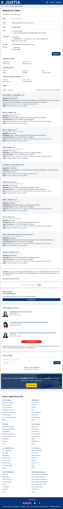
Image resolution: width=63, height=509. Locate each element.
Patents (4, 484)
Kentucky (25, 71)
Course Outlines (36, 434)
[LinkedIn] (24, 503)
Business (5, 424)
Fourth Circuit (6, 62)
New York (34, 463)
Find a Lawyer (8, 355)
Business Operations (8, 429)
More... (4, 420)
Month (27, 39)
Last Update (17, 49)
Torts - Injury (26, 80)
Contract (5, 80)
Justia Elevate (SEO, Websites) (40, 482)
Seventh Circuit (26, 62)
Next (39, 285)
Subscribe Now (31, 385)
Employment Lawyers (8, 410)
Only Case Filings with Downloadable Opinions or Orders (30, 33)
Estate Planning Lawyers (9, 412)
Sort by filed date (55, 90)
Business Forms (6, 479)
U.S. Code (5, 453)
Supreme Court (6, 458)
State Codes (35, 453)
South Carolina (46, 72)
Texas (33, 465)
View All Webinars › (31, 341)
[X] (37, 503)
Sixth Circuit (6, 63)
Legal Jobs (5, 474)
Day (20, 39)
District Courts (6, 463)
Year (34, 39)
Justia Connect (7, 506)
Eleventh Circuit (26, 63)
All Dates (16, 37)
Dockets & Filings (7, 465)
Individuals (35, 400)
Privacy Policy (44, 506)
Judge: (4, 18)
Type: (4, 27)
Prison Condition (22, 106)
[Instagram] (30, 503)
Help (27, 506)
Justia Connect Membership (39, 474)
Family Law (35, 415)
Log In (52, 2)
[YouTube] (26, 503)
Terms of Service (34, 506)
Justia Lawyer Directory (38, 477)
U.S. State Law (36, 448)
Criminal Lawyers (7, 407)
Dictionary (34, 426)
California (34, 458)
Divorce (34, 407)
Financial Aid (35, 431)
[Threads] (33, 503)
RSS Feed (38, 90)
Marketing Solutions (38, 472)
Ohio (43, 71)
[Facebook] (28, 503)
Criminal (34, 405)
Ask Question (31, 299)
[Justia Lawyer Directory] (39, 503)
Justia (33, 499)
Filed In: (5, 23)
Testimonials (35, 489)
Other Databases (8, 472)
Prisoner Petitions (27, 81)
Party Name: (6, 14)
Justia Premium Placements (39, 479)
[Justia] (13, 2)
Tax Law (4, 441)
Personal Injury (36, 417)
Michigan (25, 72)
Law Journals (35, 436)
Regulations (5, 455)
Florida (4, 71)
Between (16, 39)
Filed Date (16, 47)
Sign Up (59, 2)
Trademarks (5, 487)
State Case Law (36, 455)
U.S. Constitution (7, 450)
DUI (33, 410)
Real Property (6, 81)
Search (56, 54)
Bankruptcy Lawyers (8, 402)
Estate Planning (36, 412)
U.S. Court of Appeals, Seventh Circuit (27, 104)
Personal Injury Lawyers (9, 417)
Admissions (35, 429)
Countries (5, 489)
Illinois (4, 72)
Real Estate (5, 439)
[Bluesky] (35, 503)
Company (22, 506)
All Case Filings (18, 31)
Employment (6, 431)
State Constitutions (37, 450)
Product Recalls (6, 482)
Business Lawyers (7, 405)
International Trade (8, 436)
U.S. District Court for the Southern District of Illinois (36, 121)
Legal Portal (15, 506)
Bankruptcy (35, 402)
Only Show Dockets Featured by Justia (23, 44)
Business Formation (8, 426)
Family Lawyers (6, 415)
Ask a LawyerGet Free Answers (9, 293)
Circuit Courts (6, 460)
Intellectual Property (8, 434)
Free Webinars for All (10, 308)
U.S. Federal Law (7, 448)
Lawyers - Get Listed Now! (31, 367)
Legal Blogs (5, 477)
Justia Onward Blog (37, 487)
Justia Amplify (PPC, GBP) (39, 484)
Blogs (33, 439)
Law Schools (36, 424)
